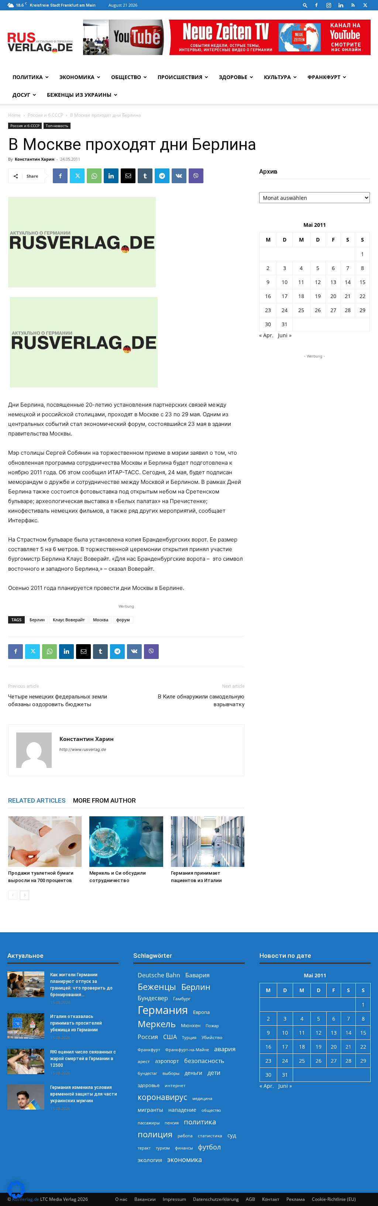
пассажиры (148, 1122)
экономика (184, 1159)
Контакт (270, 1199)
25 (301, 310)
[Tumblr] (145, 175)
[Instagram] (328, 5)
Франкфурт (323, 77)
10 (285, 282)
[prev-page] (12, 895)
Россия (148, 1037)
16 (268, 296)
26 (318, 310)
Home (14, 115)
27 (333, 310)
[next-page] (24, 895)
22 (362, 296)
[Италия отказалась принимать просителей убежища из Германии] (25, 1026)
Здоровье (233, 77)
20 (333, 296)
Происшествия (180, 77)
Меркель (157, 1024)
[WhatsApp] (94, 175)
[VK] (179, 175)
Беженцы (157, 987)
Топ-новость (57, 125)
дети (213, 1073)
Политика (28, 77)
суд (231, 1135)
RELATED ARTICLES (37, 800)
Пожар (212, 1025)
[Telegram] (162, 175)
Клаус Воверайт (69, 619)
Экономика (76, 77)
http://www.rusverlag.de (82, 749)
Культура (277, 77)
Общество (126, 77)
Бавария (197, 975)
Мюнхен (190, 1025)
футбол (209, 1147)
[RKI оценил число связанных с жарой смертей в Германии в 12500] (25, 1061)
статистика (210, 1135)
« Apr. (266, 335)
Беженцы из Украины (79, 94)
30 (268, 324)
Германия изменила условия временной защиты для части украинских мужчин (83, 1094)
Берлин (37, 619)
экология (150, 1160)
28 (348, 310)
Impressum (174, 1199)
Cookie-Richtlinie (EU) (334, 1199)
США (170, 1037)
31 (285, 324)
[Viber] (196, 175)
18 (301, 296)
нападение (182, 1109)
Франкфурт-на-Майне (187, 1049)
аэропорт (167, 1061)
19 (318, 296)
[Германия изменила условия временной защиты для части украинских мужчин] (25, 1097)
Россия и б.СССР (45, 115)
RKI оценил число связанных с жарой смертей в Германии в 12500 (83, 1058)
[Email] (128, 175)
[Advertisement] (314, 406)
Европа (201, 1012)
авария (225, 1049)
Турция (189, 1037)
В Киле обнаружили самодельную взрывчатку (201, 700)
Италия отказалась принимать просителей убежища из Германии (76, 1023)
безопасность (204, 1061)
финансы (184, 1148)
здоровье (148, 1085)
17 (285, 296)
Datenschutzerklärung (216, 1199)
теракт (144, 1148)
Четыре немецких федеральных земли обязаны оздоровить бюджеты (57, 700)
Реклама (295, 1199)
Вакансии (145, 1199)
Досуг (21, 94)
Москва (100, 619)
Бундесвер (153, 998)
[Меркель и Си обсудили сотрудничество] (126, 841)
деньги (193, 1072)
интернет (175, 1085)
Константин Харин (34, 159)
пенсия (172, 1122)
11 (301, 282)
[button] (305, 5)
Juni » (285, 335)
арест (144, 1061)
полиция (155, 1134)
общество (211, 1110)
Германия (163, 1010)
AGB (250, 1199)
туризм (163, 1148)
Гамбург (181, 998)
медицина (202, 1098)
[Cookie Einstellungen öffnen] (16, 1196)
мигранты (150, 1109)
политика (200, 1121)
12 (318, 282)
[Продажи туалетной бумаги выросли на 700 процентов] (45, 841)
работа (185, 1135)
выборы (170, 1073)
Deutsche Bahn (159, 975)
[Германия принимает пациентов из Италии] (207, 841)
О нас (121, 1199)
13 (333, 282)
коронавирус (162, 1097)
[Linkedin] (340, 5)
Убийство (212, 1037)
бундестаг (147, 1073)
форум (123, 619)
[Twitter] (365, 5)
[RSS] (352, 5)
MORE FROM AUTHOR (104, 800)
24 (285, 310)
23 (268, 310)
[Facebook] (316, 5)
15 (362, 282)
